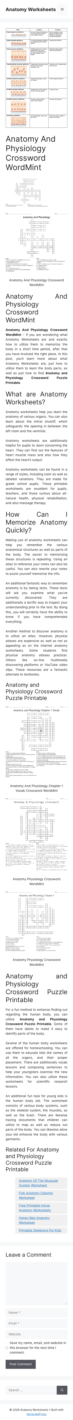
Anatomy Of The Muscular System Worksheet (38, 1183)
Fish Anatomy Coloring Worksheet (36, 1195)
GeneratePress (37, 1414)
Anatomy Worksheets (31, 9)
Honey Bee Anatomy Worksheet (34, 1220)
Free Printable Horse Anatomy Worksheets (35, 1208)
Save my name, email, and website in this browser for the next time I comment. (38, 1347)
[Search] (62, 1390)
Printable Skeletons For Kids (40, 1230)
